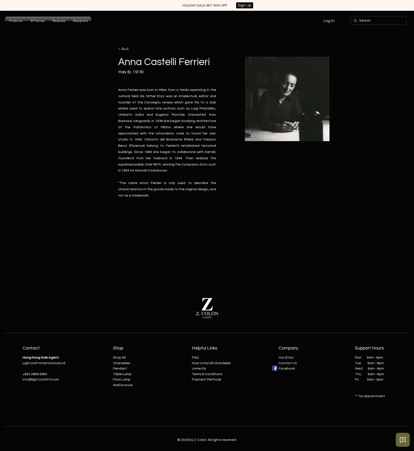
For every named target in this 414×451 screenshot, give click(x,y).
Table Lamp (122, 374)
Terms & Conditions (207, 374)
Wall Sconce (123, 385)
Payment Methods (206, 379)
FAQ (195, 357)
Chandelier (121, 363)
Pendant (120, 368)
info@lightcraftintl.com (41, 379)
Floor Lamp (121, 379)
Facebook (287, 368)
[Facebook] (274, 368)
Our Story (286, 357)
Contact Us (288, 363)
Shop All (119, 357)
